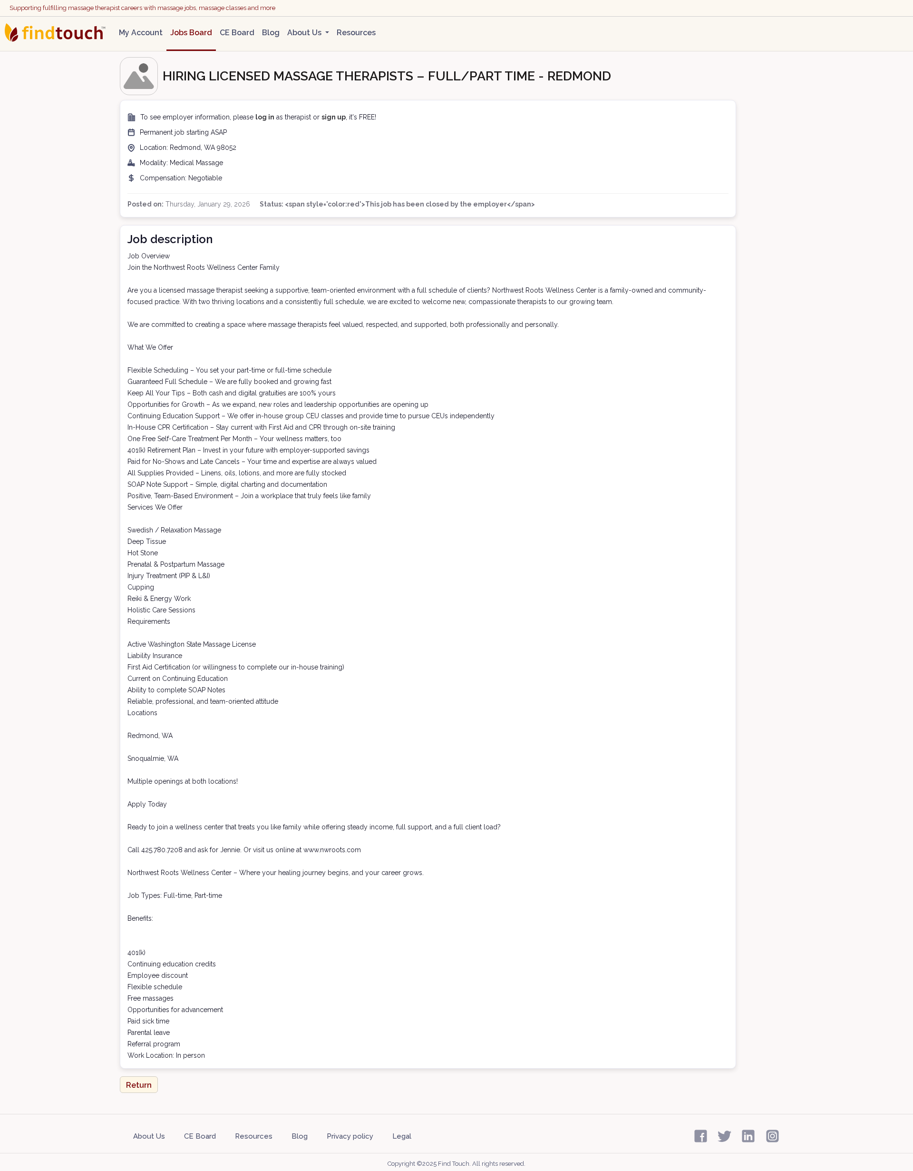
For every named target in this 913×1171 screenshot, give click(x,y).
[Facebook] (700, 1135)
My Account (141, 32)
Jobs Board (191, 32)
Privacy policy (350, 1136)
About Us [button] (305, 32)
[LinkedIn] (748, 1135)
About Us (149, 1136)
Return (139, 1085)
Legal (401, 1136)
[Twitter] (724, 1135)
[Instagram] (772, 1135)
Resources (356, 32)
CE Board (237, 32)
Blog (271, 32)
